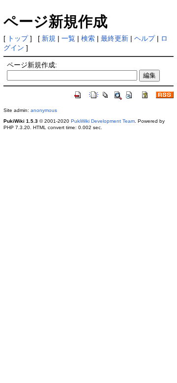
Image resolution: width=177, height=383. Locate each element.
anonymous (43, 110)
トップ (17, 38)
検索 (88, 38)
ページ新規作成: (32, 65)
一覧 (68, 38)
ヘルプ (144, 38)
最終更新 (114, 38)
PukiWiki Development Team (103, 121)
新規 (49, 38)
